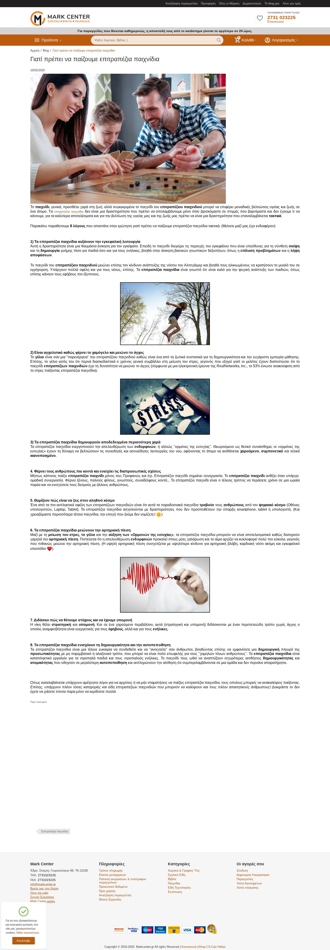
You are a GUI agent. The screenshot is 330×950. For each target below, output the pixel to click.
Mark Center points (42, 901)
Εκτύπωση (175, 892)
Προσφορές (208, 3)
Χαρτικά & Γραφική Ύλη (183, 870)
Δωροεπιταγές (252, 3)
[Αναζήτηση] (218, 40)
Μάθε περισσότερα (27, 932)
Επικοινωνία (275, 21)
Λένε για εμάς (292, 3)
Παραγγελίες (245, 879)
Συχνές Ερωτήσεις (42, 897)
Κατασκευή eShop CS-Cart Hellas (204, 946)
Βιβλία (172, 879)
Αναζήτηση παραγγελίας (181, 3)
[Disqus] (165, 770)
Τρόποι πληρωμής (111, 870)
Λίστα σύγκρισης (247, 887)
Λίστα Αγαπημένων (249, 883)
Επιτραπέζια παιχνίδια (54, 831)
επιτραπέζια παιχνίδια (69, 211)
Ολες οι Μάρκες (229, 3)
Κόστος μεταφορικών (112, 875)
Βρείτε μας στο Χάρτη (44, 888)
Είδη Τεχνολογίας (179, 887)
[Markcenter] (60, 18)
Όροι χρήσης (107, 891)
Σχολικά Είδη (176, 875)
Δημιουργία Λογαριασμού (253, 875)
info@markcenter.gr (43, 884)
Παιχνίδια (174, 883)
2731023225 (46, 875)
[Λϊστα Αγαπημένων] (259, 20)
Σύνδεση (242, 870)
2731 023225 (281, 17)
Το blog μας (271, 3)
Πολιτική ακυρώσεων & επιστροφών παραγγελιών (122, 880)
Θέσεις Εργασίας (110, 899)
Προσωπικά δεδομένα (113, 886)
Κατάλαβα (23, 940)
